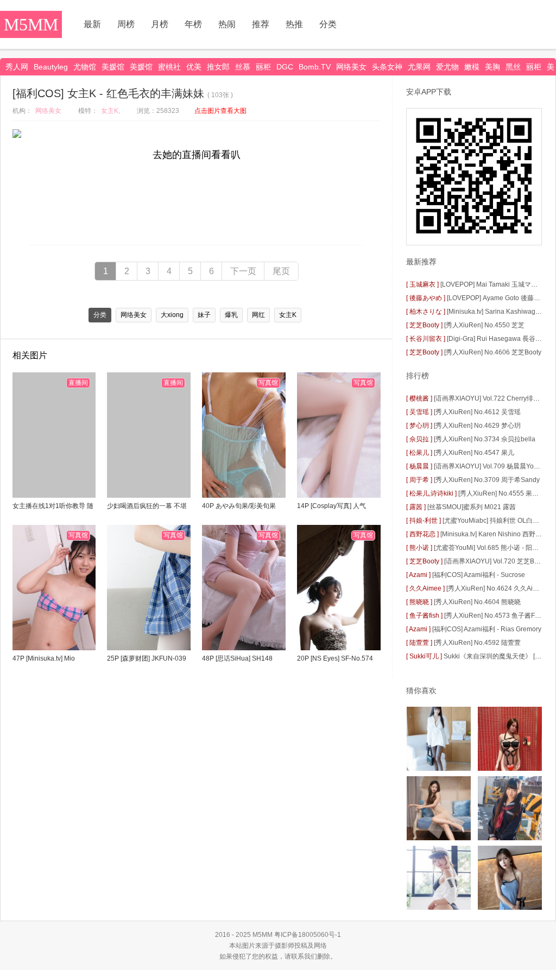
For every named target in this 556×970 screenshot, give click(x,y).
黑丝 (513, 66)
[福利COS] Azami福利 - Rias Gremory (486, 629)
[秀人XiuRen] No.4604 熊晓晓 (477, 602)
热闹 (227, 24)
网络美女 (351, 66)
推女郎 (218, 66)
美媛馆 (113, 66)
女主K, (110, 111)
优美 (193, 66)
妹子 (204, 315)
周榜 (126, 24)
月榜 (159, 24)
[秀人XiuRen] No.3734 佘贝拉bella (484, 439)
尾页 (281, 271)
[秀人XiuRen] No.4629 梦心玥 (477, 425)
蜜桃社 (169, 66)
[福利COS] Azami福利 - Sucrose (478, 575)
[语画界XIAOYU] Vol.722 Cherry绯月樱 (490, 398)
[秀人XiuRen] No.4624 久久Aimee (496, 588)
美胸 (492, 66)
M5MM (31, 24)
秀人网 (16, 66)
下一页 (243, 271)
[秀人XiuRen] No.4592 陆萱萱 (477, 642)
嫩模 (471, 66)
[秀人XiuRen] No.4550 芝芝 (484, 325)
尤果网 (419, 66)
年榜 (193, 24)
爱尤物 (447, 66)
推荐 (260, 24)
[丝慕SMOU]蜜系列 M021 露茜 (471, 507)
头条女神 (387, 66)
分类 (328, 24)
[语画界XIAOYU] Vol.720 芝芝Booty (495, 561)
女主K (287, 315)
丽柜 (263, 66)
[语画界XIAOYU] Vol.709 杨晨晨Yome (488, 466)
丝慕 (242, 66)
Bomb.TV (315, 66)
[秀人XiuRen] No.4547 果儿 (474, 453)
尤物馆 (84, 66)
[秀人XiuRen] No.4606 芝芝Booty (492, 352)
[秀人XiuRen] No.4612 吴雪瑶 (477, 412)
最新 (92, 24)
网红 (258, 315)
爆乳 (231, 315)
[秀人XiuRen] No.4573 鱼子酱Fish (494, 615)
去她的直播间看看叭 (197, 154)
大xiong (172, 315)
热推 (294, 24)
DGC (284, 66)
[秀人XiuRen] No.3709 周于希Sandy (487, 480)
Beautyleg (51, 66)
